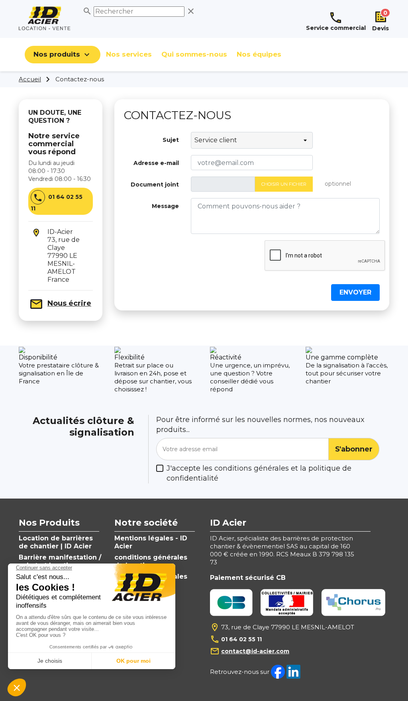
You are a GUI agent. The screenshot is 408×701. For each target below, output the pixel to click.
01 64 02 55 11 (241, 639)
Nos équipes (259, 54)
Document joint (155, 184)
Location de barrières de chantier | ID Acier (56, 542)
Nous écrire (69, 303)
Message (165, 206)
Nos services (129, 54)
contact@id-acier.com (255, 651)
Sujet (171, 139)
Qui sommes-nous (194, 54)
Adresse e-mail (156, 163)
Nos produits (62, 54)
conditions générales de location (150, 561)
